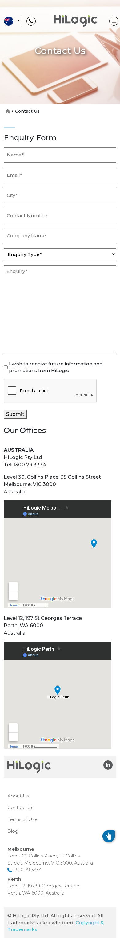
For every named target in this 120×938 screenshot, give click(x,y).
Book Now (63, 836)
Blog (12, 831)
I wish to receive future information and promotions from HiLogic (56, 367)
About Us (18, 796)
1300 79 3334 (27, 869)
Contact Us (20, 807)
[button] (11, 21)
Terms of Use (22, 819)
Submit (15, 414)
